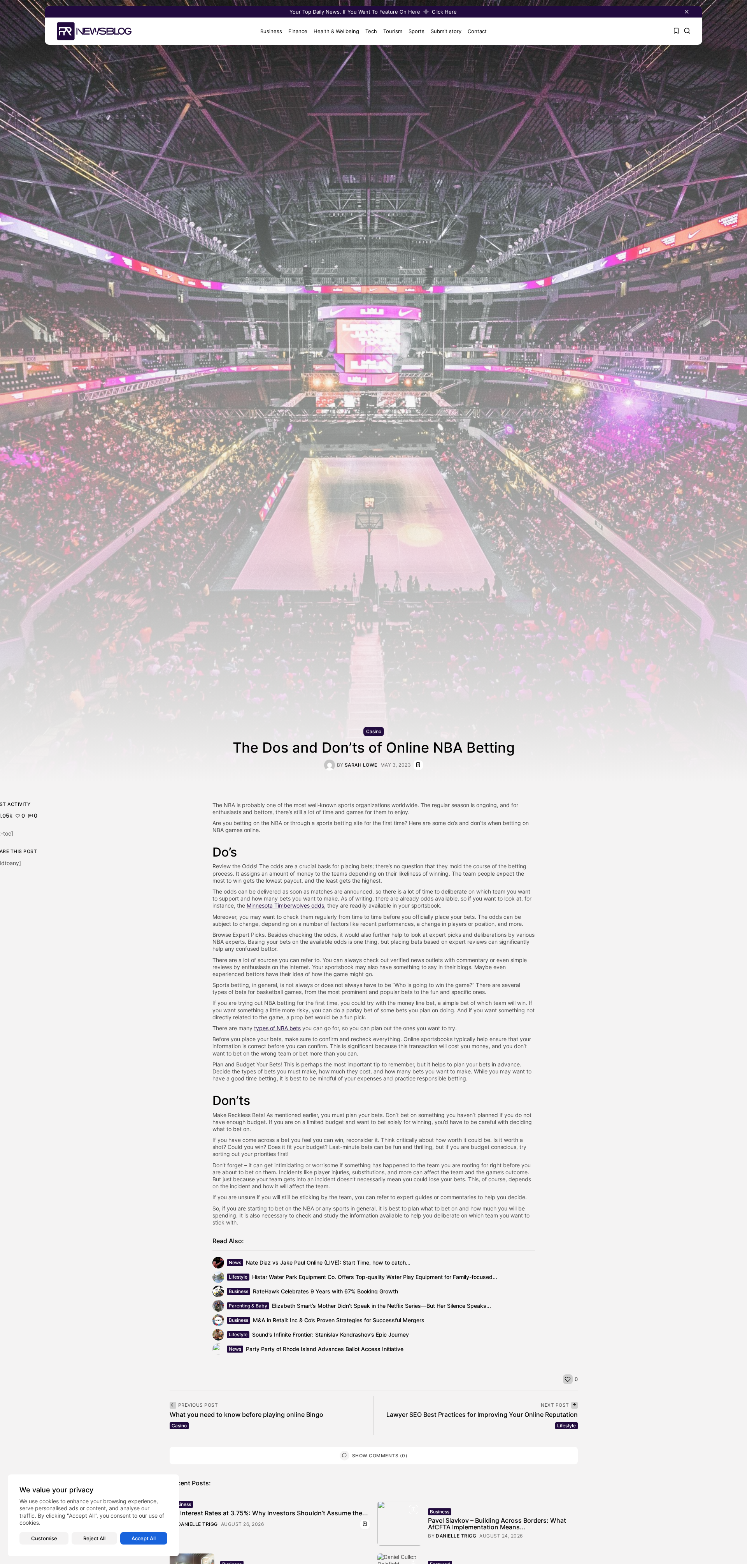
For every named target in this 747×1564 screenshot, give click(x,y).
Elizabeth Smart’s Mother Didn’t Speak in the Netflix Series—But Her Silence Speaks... (381, 1305)
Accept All (144, 1538)
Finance (297, 31)
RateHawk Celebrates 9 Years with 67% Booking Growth (325, 1291)
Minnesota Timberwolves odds (285, 905)
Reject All (94, 1538)
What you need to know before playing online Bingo (246, 1414)
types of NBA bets (277, 1028)
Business (271, 31)
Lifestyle (238, 1277)
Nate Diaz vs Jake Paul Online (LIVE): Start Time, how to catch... (328, 1262)
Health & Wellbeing (336, 31)
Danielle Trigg (197, 1524)
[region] (93, 1515)
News (235, 1262)
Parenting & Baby (248, 1306)
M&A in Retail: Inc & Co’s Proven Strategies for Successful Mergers (338, 1320)
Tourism (392, 31)
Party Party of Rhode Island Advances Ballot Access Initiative (324, 1349)
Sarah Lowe (361, 765)
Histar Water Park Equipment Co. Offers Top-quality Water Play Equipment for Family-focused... (374, 1277)
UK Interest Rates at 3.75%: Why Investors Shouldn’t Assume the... (269, 1513)
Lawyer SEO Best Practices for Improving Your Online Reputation (482, 1414)
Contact (477, 31)
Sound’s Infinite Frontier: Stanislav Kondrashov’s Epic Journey (330, 1334)
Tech (371, 31)
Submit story (446, 31)
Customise (44, 1538)
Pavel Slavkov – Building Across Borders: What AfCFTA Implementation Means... (497, 1523)
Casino (373, 731)
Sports (416, 31)
